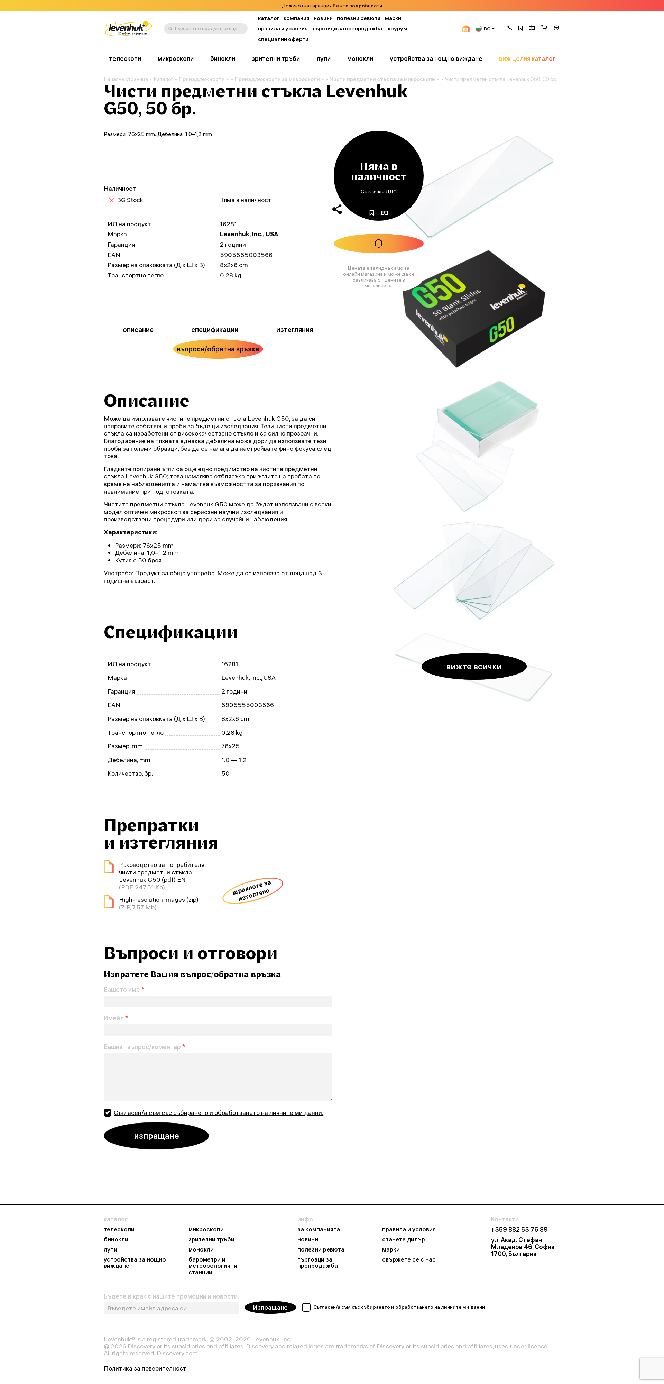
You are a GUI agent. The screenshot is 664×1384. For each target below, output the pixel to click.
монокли (360, 59)
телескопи (125, 59)
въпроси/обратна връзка (218, 349)
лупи (323, 59)
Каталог (163, 79)
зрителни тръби (276, 59)
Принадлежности (202, 79)
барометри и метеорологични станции (212, 1266)
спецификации (214, 329)
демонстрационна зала (353, 6)
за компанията (318, 1229)
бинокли (222, 59)
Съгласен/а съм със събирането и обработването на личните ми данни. (218, 1113)
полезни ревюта (359, 18)
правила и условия (283, 28)
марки (393, 18)
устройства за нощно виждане (436, 59)
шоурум (396, 28)
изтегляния (294, 329)
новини (323, 18)
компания (297, 18)
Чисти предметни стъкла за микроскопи (382, 79)
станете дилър (403, 1239)
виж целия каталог (527, 59)
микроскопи (176, 59)
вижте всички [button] (474, 666)
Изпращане (270, 1307)
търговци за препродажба (347, 28)
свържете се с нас (409, 1259)
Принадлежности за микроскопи (277, 79)
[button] (509, 29)
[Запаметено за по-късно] (520, 29)
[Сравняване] (532, 29)
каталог (268, 18)
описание (138, 329)
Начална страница (126, 79)
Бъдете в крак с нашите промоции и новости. (171, 1296)
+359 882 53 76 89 (519, 1229)
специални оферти (283, 39)
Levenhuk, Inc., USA (249, 234)
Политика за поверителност (145, 1368)
